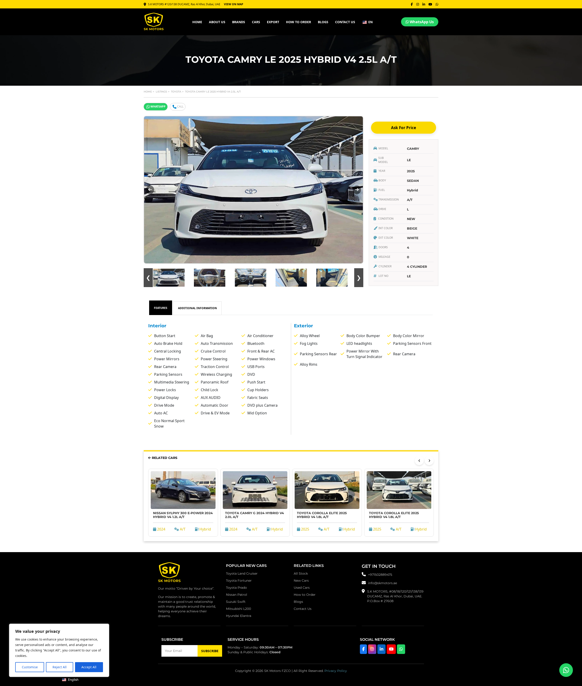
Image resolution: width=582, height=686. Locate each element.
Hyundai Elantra (238, 616)
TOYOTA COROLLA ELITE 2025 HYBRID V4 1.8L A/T (322, 515)
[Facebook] (412, 4)
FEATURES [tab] (160, 308)
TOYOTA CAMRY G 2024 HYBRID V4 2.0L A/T (254, 515)
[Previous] (419, 460)
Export (273, 22)
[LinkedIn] (423, 4)
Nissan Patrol (236, 595)
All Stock (301, 573)
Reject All (60, 667)
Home (148, 91)
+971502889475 (380, 575)
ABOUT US (217, 22)
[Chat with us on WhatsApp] (401, 649)
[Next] (429, 460)
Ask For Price (403, 127)
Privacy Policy (335, 671)
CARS (256, 22)
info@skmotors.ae (382, 583)
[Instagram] (417, 4)
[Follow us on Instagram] (372, 649)
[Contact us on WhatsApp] (566, 670)
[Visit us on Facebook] (363, 649)
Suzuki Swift (236, 602)
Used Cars (302, 588)
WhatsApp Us (421, 21)
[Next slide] (357, 189)
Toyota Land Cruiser (242, 573)
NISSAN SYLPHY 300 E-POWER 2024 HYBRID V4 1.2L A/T (183, 515)
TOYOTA (176, 91)
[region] (59, 650)
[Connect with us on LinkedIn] (381, 649)
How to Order (305, 595)
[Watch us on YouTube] (391, 649)
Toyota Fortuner (239, 580)
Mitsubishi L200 (238, 609)
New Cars (301, 580)
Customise (30, 667)
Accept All (88, 667)
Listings (161, 91)
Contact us (345, 22)
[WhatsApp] (437, 4)
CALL (180, 106)
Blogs (323, 22)
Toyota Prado (236, 588)
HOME (197, 22)
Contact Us (302, 609)
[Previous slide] (150, 189)
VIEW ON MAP (233, 4)
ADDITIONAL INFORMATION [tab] (197, 308)
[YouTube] (430, 4)
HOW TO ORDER (298, 22)
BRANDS (238, 22)
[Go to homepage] (169, 573)
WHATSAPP (158, 106)
